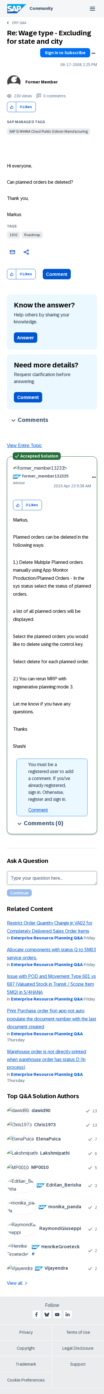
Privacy (26, 1332)
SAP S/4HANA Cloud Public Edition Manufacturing (48, 132)
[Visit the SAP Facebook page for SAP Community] (36, 1314)
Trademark (26, 1364)
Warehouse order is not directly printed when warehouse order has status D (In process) (46, 1059)
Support (78, 1364)
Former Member (41, 82)
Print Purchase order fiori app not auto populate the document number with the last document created (51, 1018)
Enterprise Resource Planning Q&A (47, 938)
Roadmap (32, 235)
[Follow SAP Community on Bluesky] (46, 1314)
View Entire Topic (24, 445)
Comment (57, 274)
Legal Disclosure (78, 1348)
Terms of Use (78, 1332)
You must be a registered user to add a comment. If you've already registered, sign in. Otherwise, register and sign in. (50, 782)
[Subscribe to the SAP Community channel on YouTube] (57, 1314)
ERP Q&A (19, 23)
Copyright (26, 1348)
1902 (14, 235)
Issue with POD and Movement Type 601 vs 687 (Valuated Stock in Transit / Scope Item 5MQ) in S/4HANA (51, 984)
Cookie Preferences (26, 1380)
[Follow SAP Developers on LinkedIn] (67, 1314)
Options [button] (93, 53)
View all (15, 1283)
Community (41, 8)
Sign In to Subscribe (65, 52)
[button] (11, 107)
